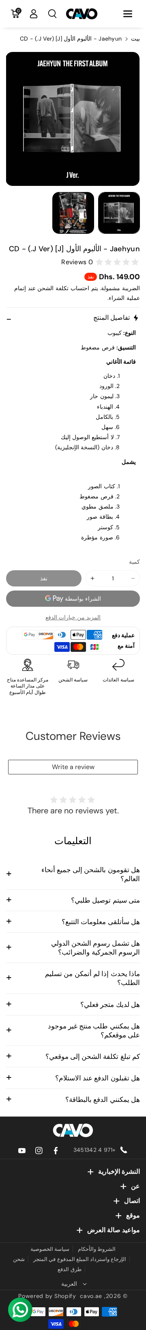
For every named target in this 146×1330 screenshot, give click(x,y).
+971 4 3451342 (94, 1149)
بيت (135, 38)
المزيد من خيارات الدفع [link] (73, 617)
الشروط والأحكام (97, 1249)
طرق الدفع (69, 1269)
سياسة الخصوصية (49, 1249)
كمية (134, 561)
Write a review (73, 767)
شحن (19, 1259)
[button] (128, 13)
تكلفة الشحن (53, 288)
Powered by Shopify (47, 1296)
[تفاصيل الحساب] (34, 14)
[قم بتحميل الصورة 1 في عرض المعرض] (119, 213)
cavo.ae (91, 1296)
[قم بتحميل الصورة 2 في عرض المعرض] (73, 213)
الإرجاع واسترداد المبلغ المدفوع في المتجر (80, 1259)
